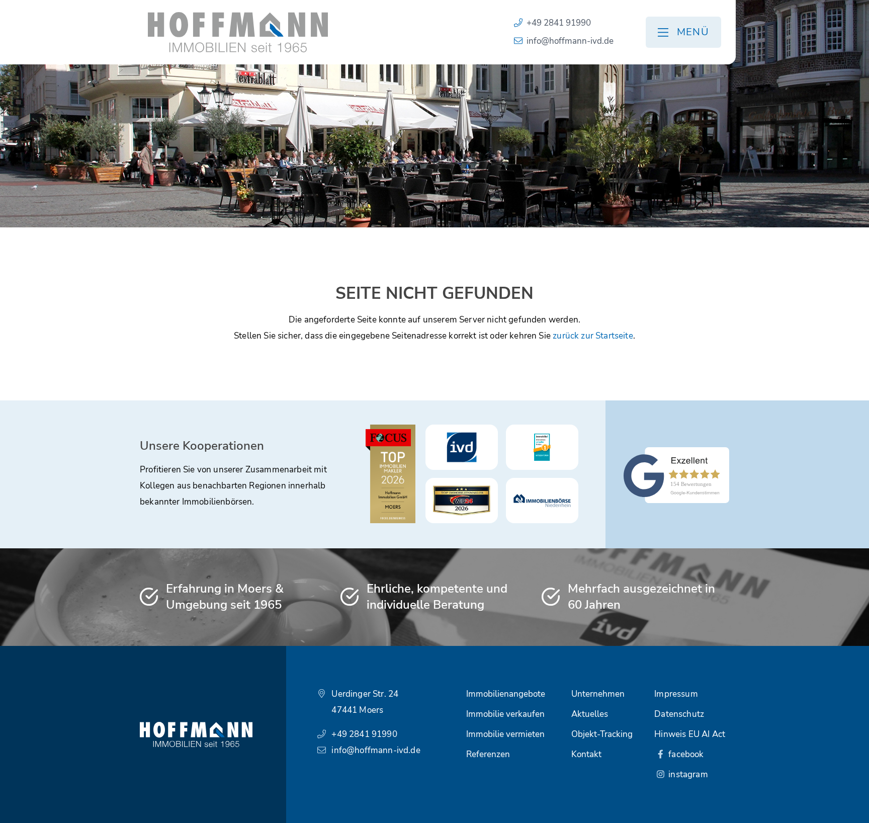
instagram (687, 774)
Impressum (676, 694)
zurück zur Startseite (593, 336)
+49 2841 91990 (559, 23)
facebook (685, 754)
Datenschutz (679, 714)
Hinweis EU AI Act (689, 734)
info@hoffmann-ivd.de (570, 41)
